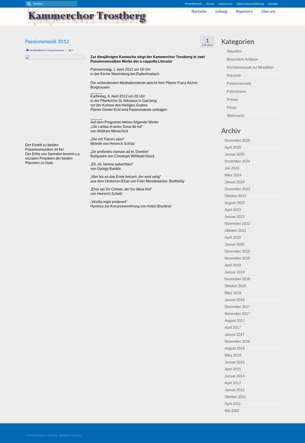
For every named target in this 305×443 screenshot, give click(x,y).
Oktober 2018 (235, 286)
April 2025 (233, 147)
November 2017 (237, 314)
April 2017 (233, 327)
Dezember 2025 (237, 140)
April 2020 (233, 237)
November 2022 (237, 224)
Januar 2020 (234, 244)
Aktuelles (234, 51)
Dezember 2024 (237, 161)
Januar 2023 (234, 217)
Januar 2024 (234, 182)
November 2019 (237, 258)
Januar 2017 (234, 334)
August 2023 (235, 203)
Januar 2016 (234, 362)
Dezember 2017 (237, 307)
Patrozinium (236, 91)
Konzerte (234, 75)
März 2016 (233, 355)
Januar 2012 (234, 390)
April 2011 (233, 404)
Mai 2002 (232, 411)
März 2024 (233, 175)
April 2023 (233, 210)
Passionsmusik (55, 50)
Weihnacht (235, 116)
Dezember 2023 (237, 189)
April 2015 (233, 369)
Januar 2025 (234, 154)
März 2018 (233, 293)
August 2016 (235, 348)
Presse (232, 99)
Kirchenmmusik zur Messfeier (250, 67)
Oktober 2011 (235, 397)
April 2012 (233, 383)
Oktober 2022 (235, 230)
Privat (231, 108)
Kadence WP (88, 435)
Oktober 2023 (235, 196)
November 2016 (237, 341)
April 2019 (233, 265)
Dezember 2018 (237, 279)
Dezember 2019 (237, 251)
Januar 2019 (234, 272)
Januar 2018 (234, 300)
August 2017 (235, 321)
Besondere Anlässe (242, 59)
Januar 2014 (234, 376)
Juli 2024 (232, 168)
